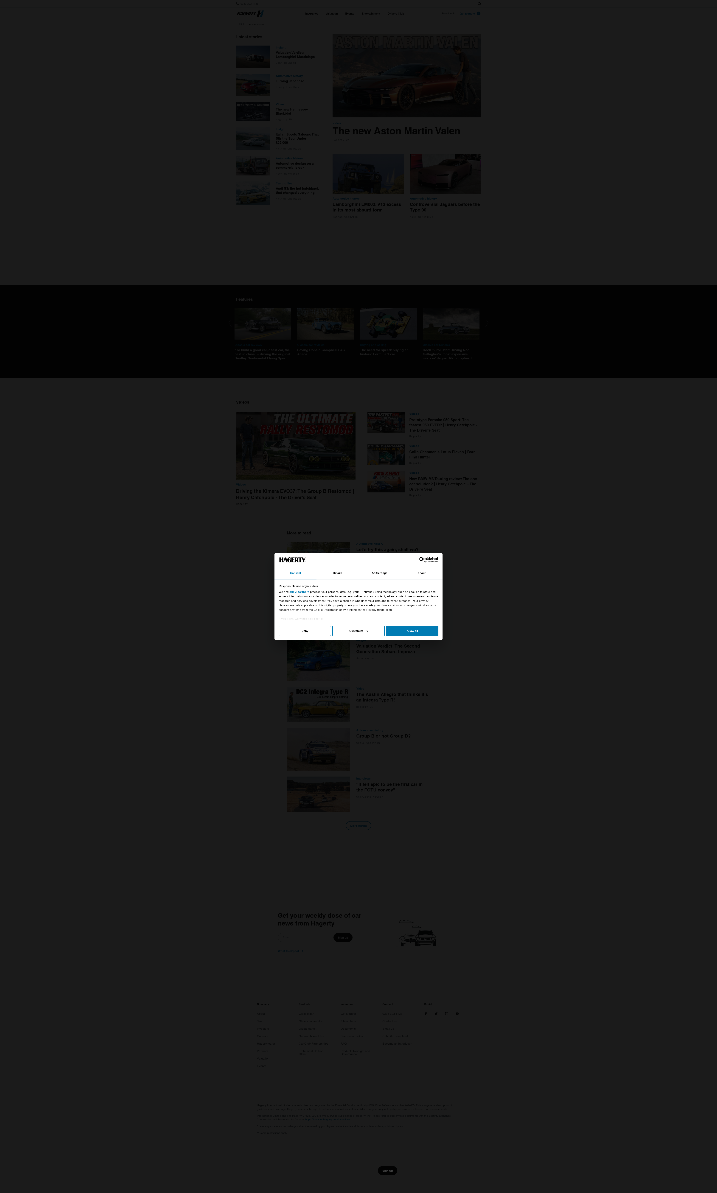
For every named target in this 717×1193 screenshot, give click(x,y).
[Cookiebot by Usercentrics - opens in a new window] (422, 560)
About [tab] (422, 573)
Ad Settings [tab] (379, 573)
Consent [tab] (295, 573)
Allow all (412, 630)
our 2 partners (299, 591)
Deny (305, 630)
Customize (356, 630)
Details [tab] (337, 573)
